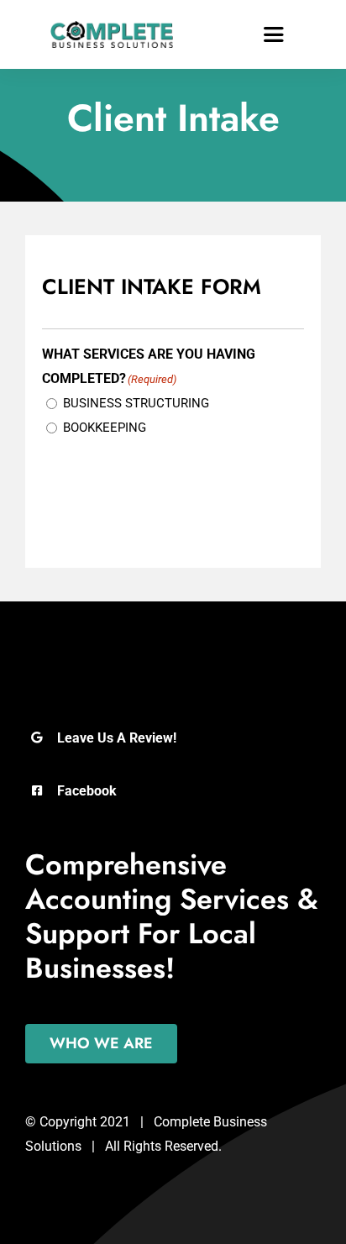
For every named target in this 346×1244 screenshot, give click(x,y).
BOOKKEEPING (104, 427)
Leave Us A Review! (116, 738)
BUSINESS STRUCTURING (136, 403)
